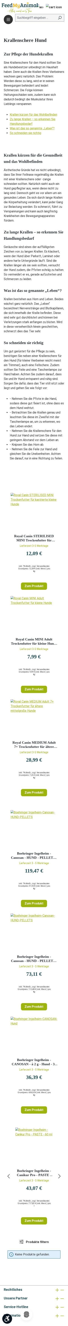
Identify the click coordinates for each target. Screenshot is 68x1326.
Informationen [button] (15, 1315)
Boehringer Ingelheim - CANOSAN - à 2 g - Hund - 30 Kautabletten (34, 1062)
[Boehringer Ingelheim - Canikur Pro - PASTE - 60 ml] (34, 1147)
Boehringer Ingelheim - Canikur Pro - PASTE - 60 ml (34, 1173)
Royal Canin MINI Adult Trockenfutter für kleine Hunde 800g (34, 641)
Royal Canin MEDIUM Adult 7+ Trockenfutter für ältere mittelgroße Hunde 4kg (34, 745)
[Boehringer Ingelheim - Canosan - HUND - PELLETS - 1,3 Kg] (34, 829)
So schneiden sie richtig (25, 133)
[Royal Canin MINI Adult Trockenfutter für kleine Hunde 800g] (34, 615)
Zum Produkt (34, 586)
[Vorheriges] (8, 1176)
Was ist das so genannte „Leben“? (32, 128)
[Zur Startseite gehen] (14, 8)
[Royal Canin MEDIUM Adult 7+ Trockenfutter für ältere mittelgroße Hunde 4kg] (34, 718)
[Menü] (8, 19)
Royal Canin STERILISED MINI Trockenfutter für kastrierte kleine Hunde (34, 538)
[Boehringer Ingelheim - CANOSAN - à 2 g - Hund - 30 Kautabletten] (34, 1036)
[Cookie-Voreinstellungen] (26, 1314)
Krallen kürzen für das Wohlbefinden (33, 114)
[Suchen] (59, 18)
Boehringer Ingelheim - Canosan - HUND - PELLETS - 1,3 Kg (34, 855)
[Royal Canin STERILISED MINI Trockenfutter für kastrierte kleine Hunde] (34, 512)
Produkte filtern (37, 1242)
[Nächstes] (59, 1176)
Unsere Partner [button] (16, 1298)
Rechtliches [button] (13, 1290)
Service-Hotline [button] (16, 1307)
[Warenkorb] (53, 7)
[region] (34, 1176)
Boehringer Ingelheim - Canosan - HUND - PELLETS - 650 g (34, 959)
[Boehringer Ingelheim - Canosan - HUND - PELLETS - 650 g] (34, 932)
